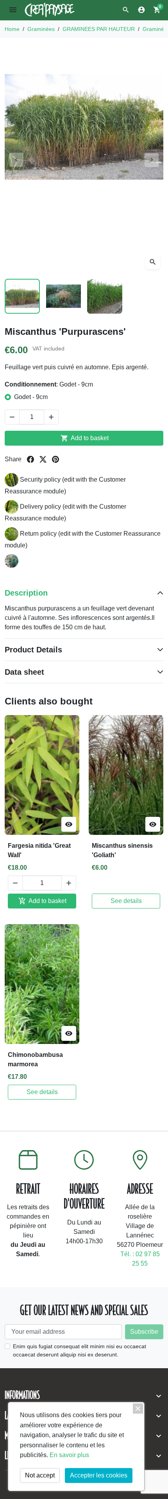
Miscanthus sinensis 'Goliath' (122, 850)
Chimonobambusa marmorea (35, 1059)
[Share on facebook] (30, 459)
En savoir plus (69, 1455)
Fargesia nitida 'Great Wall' (39, 850)
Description (26, 593)
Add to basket (85, 438)
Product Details (33, 649)
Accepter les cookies (98, 1475)
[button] (126, 10)
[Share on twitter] (43, 459)
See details (126, 901)
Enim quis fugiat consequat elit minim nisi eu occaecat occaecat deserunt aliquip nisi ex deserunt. (79, 1350)
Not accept (40, 1475)
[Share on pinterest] (55, 459)
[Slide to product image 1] (22, 296)
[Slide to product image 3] (104, 296)
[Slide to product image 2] (63, 296)
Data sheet (24, 672)
